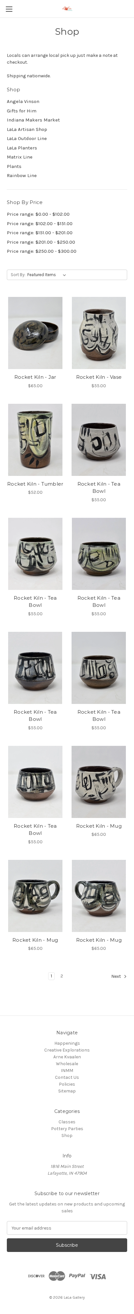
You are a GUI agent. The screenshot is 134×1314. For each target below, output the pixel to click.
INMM (67, 1070)
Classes (67, 1122)
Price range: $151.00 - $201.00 (40, 233)
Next (116, 976)
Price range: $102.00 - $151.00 (40, 223)
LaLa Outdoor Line (27, 138)
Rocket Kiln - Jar (35, 377)
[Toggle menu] (9, 9)
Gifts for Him (21, 111)
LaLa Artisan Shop (27, 129)
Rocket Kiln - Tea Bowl (98, 487)
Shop (67, 1135)
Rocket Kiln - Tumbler (35, 484)
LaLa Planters (22, 148)
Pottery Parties (67, 1128)
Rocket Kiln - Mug (99, 826)
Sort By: (18, 274)
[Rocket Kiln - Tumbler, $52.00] (35, 440)
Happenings (67, 1043)
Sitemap (67, 1091)
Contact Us (67, 1077)
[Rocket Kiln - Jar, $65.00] (35, 333)
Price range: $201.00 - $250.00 (41, 242)
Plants (14, 166)
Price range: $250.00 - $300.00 (41, 251)
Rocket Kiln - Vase (99, 377)
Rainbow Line (22, 175)
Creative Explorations (67, 1050)
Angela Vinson (23, 101)
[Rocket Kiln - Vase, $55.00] (99, 333)
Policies (67, 1084)
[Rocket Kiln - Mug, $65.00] (99, 782)
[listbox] (48, 275)
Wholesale (67, 1063)
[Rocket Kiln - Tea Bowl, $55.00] (99, 440)
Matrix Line (20, 157)
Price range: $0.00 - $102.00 (38, 214)
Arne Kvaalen (67, 1057)
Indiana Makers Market (33, 120)
